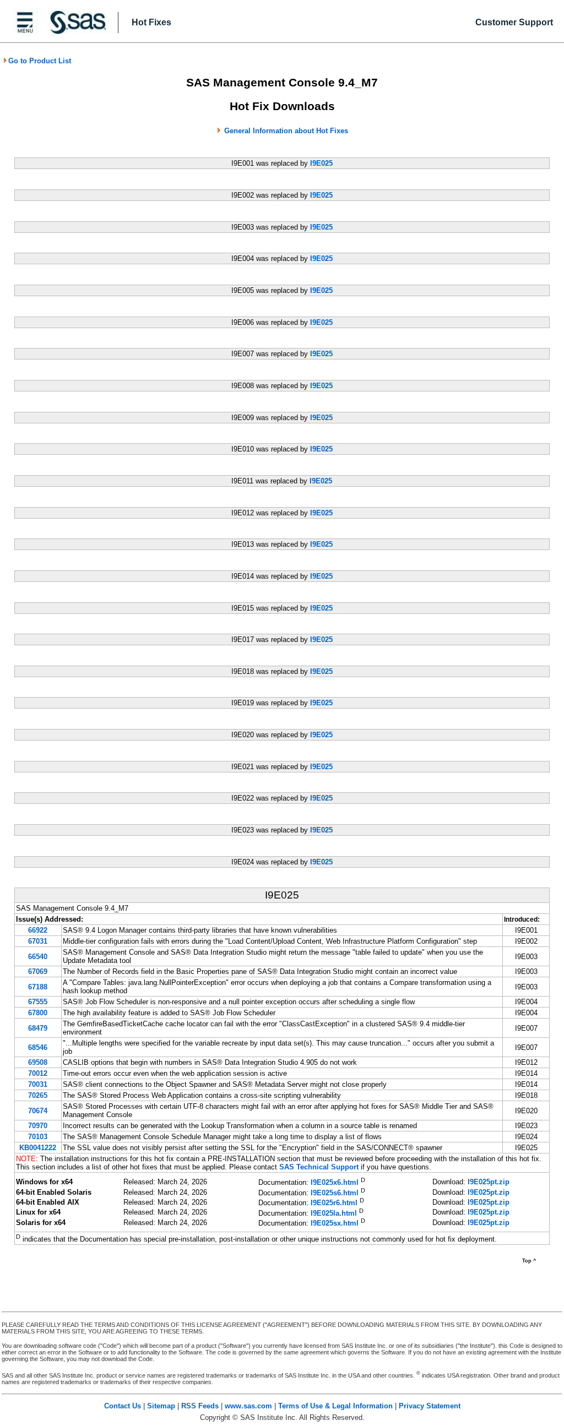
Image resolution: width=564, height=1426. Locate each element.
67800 (37, 1013)
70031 (37, 1084)
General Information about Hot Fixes (286, 131)
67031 (37, 941)
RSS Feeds (200, 1406)
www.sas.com (248, 1406)
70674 (37, 1111)
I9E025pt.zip (488, 1182)
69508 (37, 1062)
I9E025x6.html (335, 1183)
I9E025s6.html (335, 1193)
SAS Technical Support (319, 1167)
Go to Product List (39, 61)
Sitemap (161, 1406)
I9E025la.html (334, 1213)
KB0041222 (37, 1148)
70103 (37, 1137)
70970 (37, 1126)
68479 (37, 1028)
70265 (37, 1095)
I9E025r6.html (334, 1203)
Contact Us (122, 1406)
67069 (37, 971)
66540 (37, 957)
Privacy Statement (429, 1406)
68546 (37, 1047)
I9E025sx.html (335, 1224)
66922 (37, 930)
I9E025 (321, 163)
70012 (37, 1073)
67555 (37, 1002)
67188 (37, 987)
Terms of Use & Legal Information (335, 1406)
